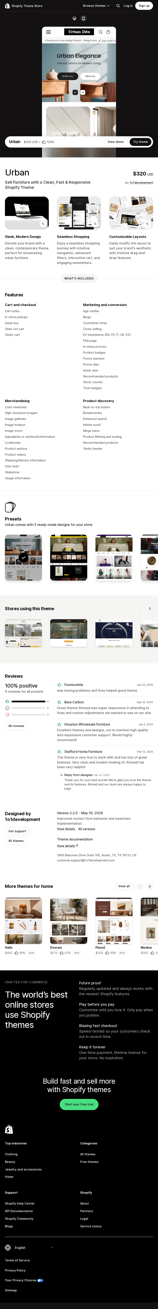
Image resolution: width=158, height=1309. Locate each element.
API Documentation (19, 1211)
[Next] (149, 608)
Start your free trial (79, 1104)
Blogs (9, 1226)
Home (9, 1176)
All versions (86, 829)
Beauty (10, 1161)
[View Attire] (113, 558)
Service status (91, 1226)
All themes (16, 840)
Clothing (11, 1154)
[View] (23, 634)
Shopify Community (19, 1218)
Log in (128, 5)
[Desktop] (74, 18)
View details (66, 829)
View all (124, 886)
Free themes (89, 1161)
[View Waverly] (68, 558)
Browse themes (94, 5)
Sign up (144, 5)
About (84, 1203)
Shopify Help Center (20, 1203)
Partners (86, 1211)
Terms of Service (17, 1260)
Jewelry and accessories (23, 1169)
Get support (17, 831)
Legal (84, 1218)
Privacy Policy (15, 1270)
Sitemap (11, 1290)
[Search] (118, 5)
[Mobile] (83, 18)
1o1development (141, 182)
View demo (116, 141)
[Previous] (140, 608)
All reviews (16, 726)
